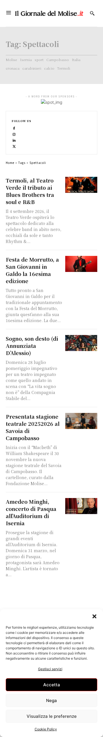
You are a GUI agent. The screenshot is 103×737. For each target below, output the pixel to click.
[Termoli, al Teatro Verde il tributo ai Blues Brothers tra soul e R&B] (81, 185)
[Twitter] (14, 146)
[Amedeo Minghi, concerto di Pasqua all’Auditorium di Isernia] (81, 506)
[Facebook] (14, 128)
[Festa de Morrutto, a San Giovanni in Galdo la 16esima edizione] (81, 264)
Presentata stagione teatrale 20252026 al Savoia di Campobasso (33, 427)
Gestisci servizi (50, 669)
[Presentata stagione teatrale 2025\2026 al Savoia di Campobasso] (81, 421)
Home (10, 162)
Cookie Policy (46, 729)
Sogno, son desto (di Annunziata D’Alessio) (32, 345)
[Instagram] (14, 134)
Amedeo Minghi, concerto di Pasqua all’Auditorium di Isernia (31, 512)
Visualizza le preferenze (52, 716)
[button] (94, 616)
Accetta (51, 684)
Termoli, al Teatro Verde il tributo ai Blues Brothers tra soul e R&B (30, 191)
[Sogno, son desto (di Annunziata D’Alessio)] (81, 343)
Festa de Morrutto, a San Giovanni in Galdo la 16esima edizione (32, 270)
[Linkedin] (14, 140)
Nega (51, 700)
